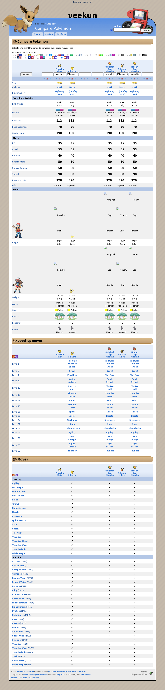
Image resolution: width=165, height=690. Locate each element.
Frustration (18, 594)
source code (16, 678)
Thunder (72, 450)
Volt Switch (18, 660)
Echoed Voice (19, 582)
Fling (15, 590)
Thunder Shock (72, 365)
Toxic (15, 656)
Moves (22, 459)
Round (15, 627)
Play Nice (72, 374)
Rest (14, 619)
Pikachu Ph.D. (59, 70)
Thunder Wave (72, 395)
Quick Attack (72, 381)
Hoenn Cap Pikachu (135, 69)
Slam (72, 424)
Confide (16, 573)
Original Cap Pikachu (109, 69)
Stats (16, 138)
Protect (16, 610)
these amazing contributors (35, 674)
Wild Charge (72, 438)
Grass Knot (18, 598)
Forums (38, 34)
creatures (81, 671)
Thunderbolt (73, 428)
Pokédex (39, 23)
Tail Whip (72, 360)
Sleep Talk (17, 631)
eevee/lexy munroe (25, 671)
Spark (72, 411)
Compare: (26, 74)
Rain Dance (18, 615)
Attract (16, 561)
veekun (82, 15)
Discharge (72, 420)
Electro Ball (72, 388)
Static (59, 87)
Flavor (16, 189)
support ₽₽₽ (33, 678)
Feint (72, 400)
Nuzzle (72, 415)
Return (16, 623)
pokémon (52, 671)
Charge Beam (19, 569)
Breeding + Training (23, 98)
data (25, 678)
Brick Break (18, 565)
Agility (72, 432)
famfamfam (85, 674)
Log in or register (82, 1)
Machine (17, 557)
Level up (17, 479)
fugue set (61, 674)
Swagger (17, 639)
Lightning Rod (59, 93)
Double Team (72, 406)
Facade (16, 586)
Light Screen (72, 445)
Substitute (18, 635)
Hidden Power (19, 602)
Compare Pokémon (32, 41)
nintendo (61, 671)
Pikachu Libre (122, 70)
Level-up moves (30, 340)
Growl (72, 370)
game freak (71, 671)
